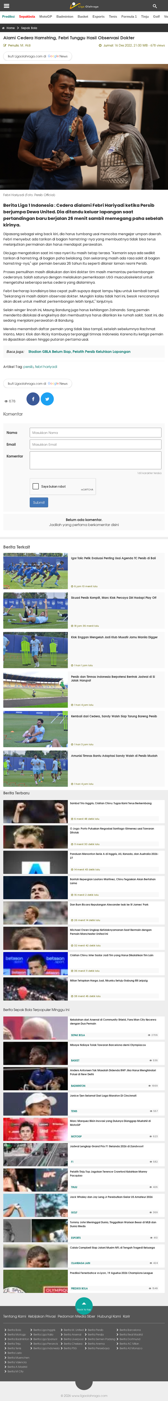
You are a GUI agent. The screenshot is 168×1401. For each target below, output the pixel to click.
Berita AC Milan (129, 1344)
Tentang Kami (14, 1316)
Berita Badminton (18, 1339)
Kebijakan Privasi (42, 1316)
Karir (126, 1316)
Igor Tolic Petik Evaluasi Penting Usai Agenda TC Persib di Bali (113, 558)
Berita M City (15, 1371)
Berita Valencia (17, 1362)
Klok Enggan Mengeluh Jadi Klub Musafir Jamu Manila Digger (114, 637)
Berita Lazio (15, 1353)
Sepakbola (27, 16)
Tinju (145, 16)
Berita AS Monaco (131, 1348)
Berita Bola (14, 1330)
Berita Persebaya (98, 1348)
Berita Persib (95, 1330)
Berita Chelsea (73, 1344)
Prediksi (8, 16)
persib (28, 366)
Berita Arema (96, 1344)
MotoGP (45, 16)
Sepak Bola (78, 1035)
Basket (83, 16)
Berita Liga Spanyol (45, 1339)
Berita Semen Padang (101, 1339)
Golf (156, 16)
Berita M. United (74, 1330)
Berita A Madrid (17, 1367)
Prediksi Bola (79, 1288)
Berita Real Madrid (131, 1334)
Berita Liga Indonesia (46, 1348)
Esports (99, 16)
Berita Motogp (17, 1334)
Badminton (64, 16)
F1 (72, 1162)
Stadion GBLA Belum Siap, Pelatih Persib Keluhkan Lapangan (79, 351)
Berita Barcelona (130, 1330)
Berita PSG (70, 1348)
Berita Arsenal (72, 1334)
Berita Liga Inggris (44, 1330)
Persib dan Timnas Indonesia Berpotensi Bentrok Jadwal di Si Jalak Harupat (113, 678)
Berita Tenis (14, 1348)
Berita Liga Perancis (45, 1344)
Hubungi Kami (109, 1316)
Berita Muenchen (18, 1358)
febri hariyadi (46, 366)
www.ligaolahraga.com (89, 1395)
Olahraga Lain (80, 1263)
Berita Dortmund (130, 1339)
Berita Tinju (14, 1344)
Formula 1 (129, 16)
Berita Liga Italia (43, 1334)
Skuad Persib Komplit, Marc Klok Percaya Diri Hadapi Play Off (113, 597)
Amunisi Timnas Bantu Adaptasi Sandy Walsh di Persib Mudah (114, 755)
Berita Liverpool (73, 1339)
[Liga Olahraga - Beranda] (84, 5)
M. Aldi (25, 45)
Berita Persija (96, 1334)
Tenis (113, 16)
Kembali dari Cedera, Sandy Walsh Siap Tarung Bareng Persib (114, 716)
